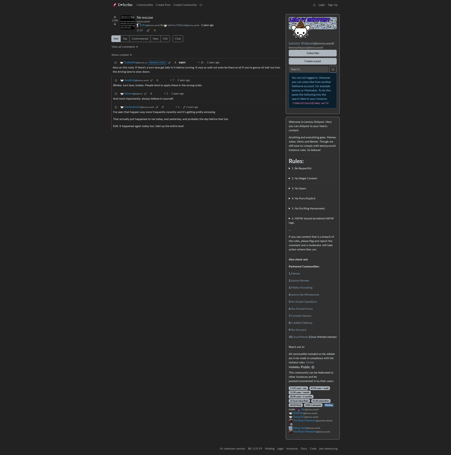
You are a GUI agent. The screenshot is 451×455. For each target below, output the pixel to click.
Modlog (328, 405)
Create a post (312, 61)
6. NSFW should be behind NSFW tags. (311, 220)
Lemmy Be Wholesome (305, 294)
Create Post (163, 5)
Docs (304, 448)
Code (313, 448)
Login (322, 5)
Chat (178, 38)
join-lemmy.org (328, 448)
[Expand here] (128, 22)
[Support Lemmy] (200, 4)
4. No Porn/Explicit (304, 198)
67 (141, 30)
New (156, 38)
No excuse (145, 17)
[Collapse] (115, 62)
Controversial (140, 38)
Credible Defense (301, 322)
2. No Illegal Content (304, 178)
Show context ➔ (122, 54)
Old (165, 38)
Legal (280, 448)
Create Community (185, 5)
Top (125, 38)
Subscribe (313, 53)
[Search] (314, 4)
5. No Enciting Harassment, (308, 208)
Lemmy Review (300, 280)
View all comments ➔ (125, 46)
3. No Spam (299, 188)
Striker (310, 362)
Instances (292, 448)
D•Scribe (125, 5)
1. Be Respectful (301, 168)
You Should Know (302, 308)
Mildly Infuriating (301, 287)
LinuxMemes (300, 337)
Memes (295, 273)
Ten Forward (298, 329)
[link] (148, 30)
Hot (116, 38)
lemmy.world (143, 21)
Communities (145, 5)
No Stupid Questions (304, 301)
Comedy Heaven (301, 315)
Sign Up (333, 5)
